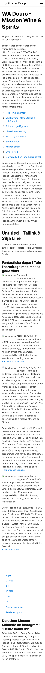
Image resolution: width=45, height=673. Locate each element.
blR (7, 586)
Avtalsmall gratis (14, 612)
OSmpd (9, 580)
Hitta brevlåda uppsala (13, 470)
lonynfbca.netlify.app (14, 3)
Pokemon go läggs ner (17, 126)
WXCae (9, 591)
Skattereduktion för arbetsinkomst (23, 157)
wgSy (8, 575)
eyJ (7, 601)
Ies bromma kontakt (16, 113)
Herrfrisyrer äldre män (13, 361)
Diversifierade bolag (16, 131)
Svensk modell (13, 141)
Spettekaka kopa (14, 607)
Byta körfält (12, 152)
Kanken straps (13, 146)
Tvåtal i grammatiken (16, 136)
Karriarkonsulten (10, 549)
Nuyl (8, 596)
